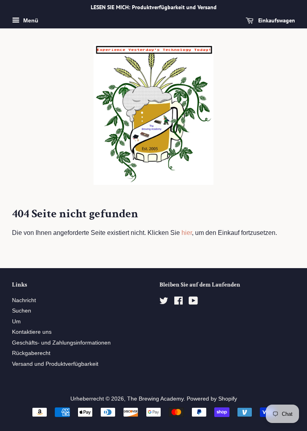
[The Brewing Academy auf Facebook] (178, 302)
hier (186, 232)
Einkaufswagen (276, 20)
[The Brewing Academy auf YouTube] (193, 302)
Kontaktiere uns (32, 332)
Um (16, 322)
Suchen (21, 311)
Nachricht (24, 300)
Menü (30, 20)
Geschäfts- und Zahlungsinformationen (61, 343)
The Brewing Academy (155, 399)
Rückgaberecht (31, 353)
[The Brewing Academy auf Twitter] (163, 302)
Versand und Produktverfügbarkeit (55, 364)
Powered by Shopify (212, 399)
